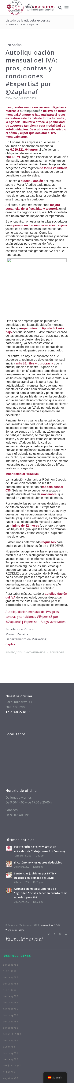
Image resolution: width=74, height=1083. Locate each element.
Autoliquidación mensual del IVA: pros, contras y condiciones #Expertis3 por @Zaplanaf (31, 72)
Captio (13, 457)
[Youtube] (60, 934)
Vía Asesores (28, 98)
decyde (59, 652)
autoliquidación (31, 110)
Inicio (23, 24)
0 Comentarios (35, 652)
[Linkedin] (65, 934)
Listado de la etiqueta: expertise (28, 20)
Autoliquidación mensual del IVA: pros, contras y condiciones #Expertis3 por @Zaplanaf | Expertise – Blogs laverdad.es (35, 617)
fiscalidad (12, 98)
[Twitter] (48, 934)
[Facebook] (54, 934)
